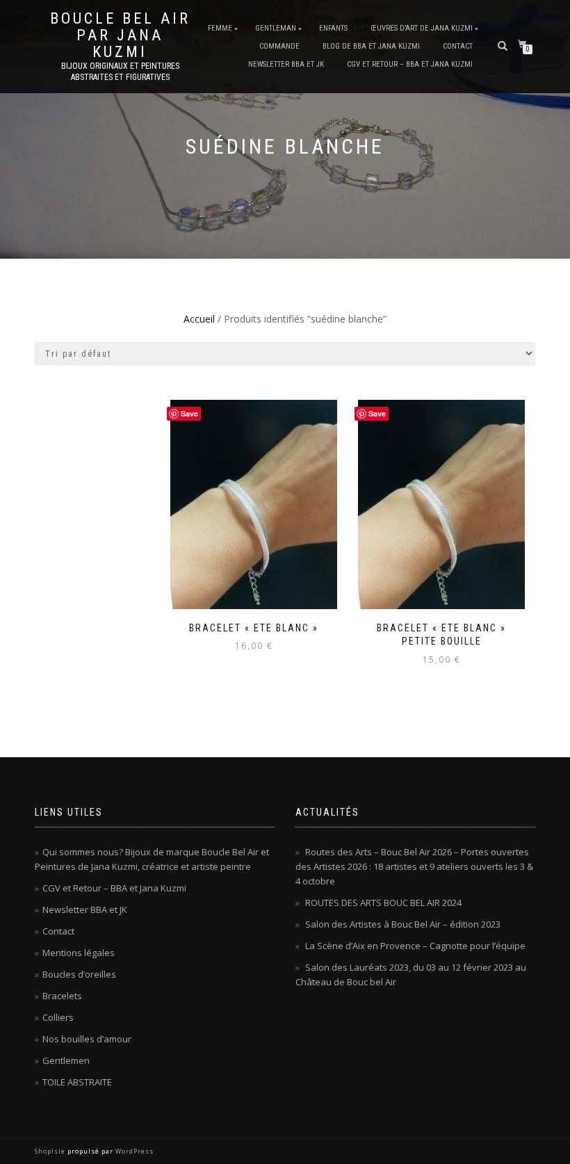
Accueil (199, 318)
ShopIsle (51, 1151)
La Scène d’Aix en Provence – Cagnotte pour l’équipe (415, 945)
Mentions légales (78, 952)
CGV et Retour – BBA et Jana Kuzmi (410, 64)
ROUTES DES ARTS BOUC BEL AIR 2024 (383, 902)
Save (189, 413)
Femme (220, 28)
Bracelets (62, 995)
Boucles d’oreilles (79, 974)
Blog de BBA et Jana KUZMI (371, 46)
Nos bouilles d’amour (86, 1039)
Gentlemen (66, 1060)
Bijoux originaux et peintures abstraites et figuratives (120, 71)
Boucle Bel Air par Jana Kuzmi (120, 35)
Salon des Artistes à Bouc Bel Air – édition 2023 (402, 924)
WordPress (133, 1151)
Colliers (58, 1017)
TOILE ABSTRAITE (77, 1082)
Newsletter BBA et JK (286, 64)
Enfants (333, 28)
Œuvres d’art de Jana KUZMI (421, 28)
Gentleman (275, 28)
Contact (458, 46)
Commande (279, 46)
